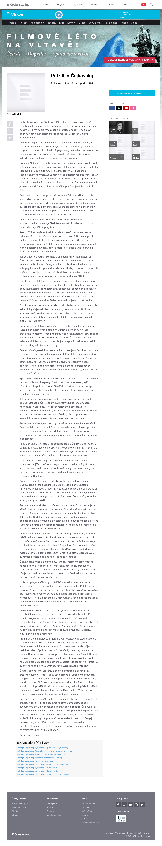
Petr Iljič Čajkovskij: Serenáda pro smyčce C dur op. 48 (41, 758)
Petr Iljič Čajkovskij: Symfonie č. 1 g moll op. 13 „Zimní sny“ (43, 748)
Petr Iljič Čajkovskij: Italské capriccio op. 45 (36, 761)
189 (89, 83)
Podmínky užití (135, 833)
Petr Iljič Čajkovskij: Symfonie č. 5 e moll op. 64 (37, 768)
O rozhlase (110, 5)
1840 (66, 83)
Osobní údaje (121, 833)
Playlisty (51, 22)
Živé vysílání (52, 803)
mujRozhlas (78, 5)
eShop (15, 815)
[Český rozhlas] (18, 4)
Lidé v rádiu (86, 811)
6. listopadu (79, 83)
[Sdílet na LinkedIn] (10, 138)
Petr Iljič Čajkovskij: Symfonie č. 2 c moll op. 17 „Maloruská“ (43, 774)
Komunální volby (20, 807)
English (147, 833)
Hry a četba (110, 22)
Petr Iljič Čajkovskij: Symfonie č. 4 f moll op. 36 (37, 771)
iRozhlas (45, 5)
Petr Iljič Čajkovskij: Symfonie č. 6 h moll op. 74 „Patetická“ (43, 764)
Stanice (94, 5)
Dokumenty (94, 22)
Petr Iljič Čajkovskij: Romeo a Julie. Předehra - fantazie (41, 754)
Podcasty (51, 811)
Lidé (61, 22)
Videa (134, 22)
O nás (82, 22)
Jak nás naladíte (88, 803)
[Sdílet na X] (10, 131)
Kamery (123, 17)
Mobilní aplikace (54, 815)
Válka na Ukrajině (20, 803)
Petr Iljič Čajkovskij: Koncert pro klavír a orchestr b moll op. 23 (44, 751)
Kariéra (84, 815)
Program (60, 5)
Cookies (109, 833)
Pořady (23, 22)
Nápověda (86, 807)
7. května (56, 83)
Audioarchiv (125, 15)
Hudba (124, 22)
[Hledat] (151, 4)
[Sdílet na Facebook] (10, 124)
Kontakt (84, 819)
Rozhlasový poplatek (90, 822)
